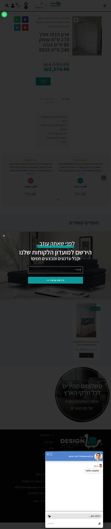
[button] (48, 454)
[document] (55, 264)
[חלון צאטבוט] (74, 489)
